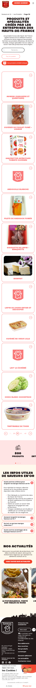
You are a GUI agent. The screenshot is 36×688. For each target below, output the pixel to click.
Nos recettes (23, 646)
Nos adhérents (23, 643)
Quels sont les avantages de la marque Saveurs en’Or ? (15, 531)
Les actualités (23, 658)
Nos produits (23, 649)
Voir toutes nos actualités (18, 561)
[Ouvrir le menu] (33, 3)
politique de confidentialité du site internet (25, 638)
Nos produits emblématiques (17, 63)
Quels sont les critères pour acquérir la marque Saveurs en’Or (17, 482)
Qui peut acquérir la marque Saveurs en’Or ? (15, 518)
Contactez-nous (24, 661)
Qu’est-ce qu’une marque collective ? (14, 524)
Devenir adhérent (21, 3)
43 (25, 433)
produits (18, 457)
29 (14, 433)
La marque (22, 652)
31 (21, 433)
